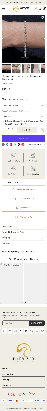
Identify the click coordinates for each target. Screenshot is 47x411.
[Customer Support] (42, 130)
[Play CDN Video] (16, 68)
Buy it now (23, 138)
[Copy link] (3, 144)
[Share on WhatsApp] (14, 144)
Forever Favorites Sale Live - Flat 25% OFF (23, 3)
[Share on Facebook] (7, 144)
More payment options (37, 144)
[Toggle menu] (3, 9)
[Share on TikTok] (18, 144)
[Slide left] (4, 38)
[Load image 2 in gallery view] (26, 68)
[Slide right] (43, 38)
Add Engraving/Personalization (19, 251)
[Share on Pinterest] (11, 144)
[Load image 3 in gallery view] (35, 68)
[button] (44, 8)
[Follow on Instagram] (22, 144)
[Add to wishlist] (41, 16)
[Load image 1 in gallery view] (6, 68)
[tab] (20, 302)
